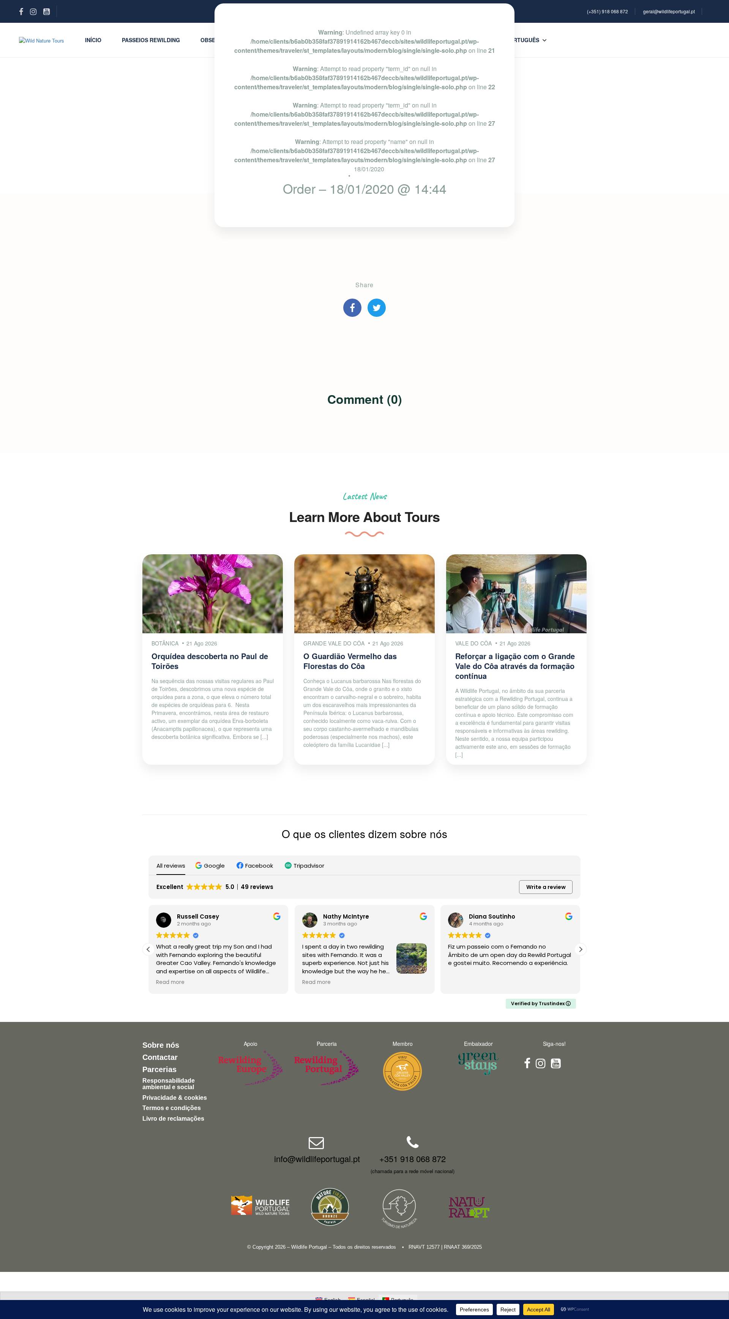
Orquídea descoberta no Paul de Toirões (209, 660)
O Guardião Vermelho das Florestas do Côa (350, 660)
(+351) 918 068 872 (607, 11)
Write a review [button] (546, 887)
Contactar (160, 1057)
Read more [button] (170, 982)
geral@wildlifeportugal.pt (669, 11)
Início (93, 40)
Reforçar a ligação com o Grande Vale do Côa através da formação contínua (515, 665)
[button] (211, 865)
